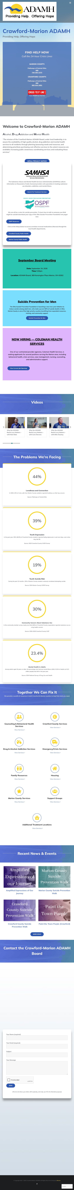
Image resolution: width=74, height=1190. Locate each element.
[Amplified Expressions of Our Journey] (20, 877)
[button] (3, 443)
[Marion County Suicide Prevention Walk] (54, 877)
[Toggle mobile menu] (70, 3)
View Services (19, 730)
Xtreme (58, 1180)
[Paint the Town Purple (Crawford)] (54, 910)
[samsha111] (37, 169)
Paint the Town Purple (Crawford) (54, 924)
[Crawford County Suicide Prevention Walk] (20, 910)
